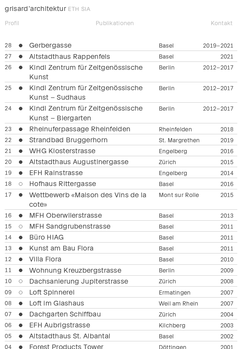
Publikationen (115, 22)
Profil (12, 22)
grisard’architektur (47, 8)
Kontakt (222, 22)
